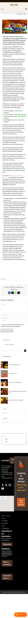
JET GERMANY (4, 523)
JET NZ (3, 525)
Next (24, 14)
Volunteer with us (7, 577)
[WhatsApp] (15, 293)
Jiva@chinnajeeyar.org (6, 553)
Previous (20, 14)
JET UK (8, 515)
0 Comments (3, 279)
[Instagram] (9, 485)
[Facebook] (9, 293)
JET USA (3, 515)
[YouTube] (2, 488)
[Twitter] (6, 485)
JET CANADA (4, 520)
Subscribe (7, 544)
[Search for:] (13, 350)
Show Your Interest (21, 502)
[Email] (18, 293)
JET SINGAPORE (5, 528)
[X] (12, 293)
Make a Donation (7, 563)
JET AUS (3, 518)
